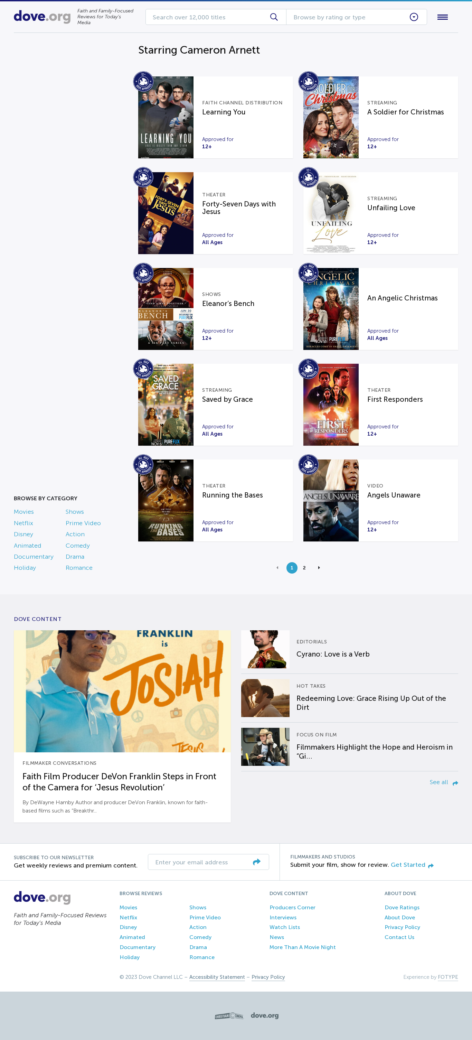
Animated (27, 545)
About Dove (400, 917)
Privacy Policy (402, 927)
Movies (24, 511)
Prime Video (83, 523)
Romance (79, 567)
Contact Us (399, 937)
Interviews (283, 917)
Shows (75, 511)
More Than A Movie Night (303, 947)
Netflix (23, 523)
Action (75, 534)
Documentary (34, 556)
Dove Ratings (402, 907)
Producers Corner (292, 907)
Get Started (408, 864)
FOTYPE (448, 977)
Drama (75, 556)
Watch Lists (285, 927)
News (277, 937)
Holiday (25, 567)
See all (440, 782)
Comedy (78, 545)
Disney (23, 534)
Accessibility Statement (217, 977)
